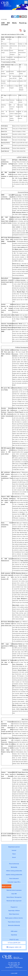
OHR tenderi (14, 931)
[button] (26, 2)
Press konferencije (14, 863)
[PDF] (20, 16)
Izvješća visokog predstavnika (14, 874)
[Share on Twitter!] (15, 16)
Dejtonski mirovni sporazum (14, 890)
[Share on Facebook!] (12, 16)
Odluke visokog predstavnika (14, 870)
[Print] (23, 16)
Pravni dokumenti (14, 878)
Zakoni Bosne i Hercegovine (14, 897)
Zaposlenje (14, 935)
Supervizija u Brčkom (14, 910)
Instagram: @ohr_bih (14, 947)
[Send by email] (25, 16)
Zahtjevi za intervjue (6, 886)
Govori (14, 857)
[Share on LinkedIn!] (18, 16)
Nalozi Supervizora (14, 914)
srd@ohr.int (16, 966)
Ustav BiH (14, 893)
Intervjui (14, 850)
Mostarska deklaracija (14, 925)
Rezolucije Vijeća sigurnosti (14, 900)
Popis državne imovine (14, 922)
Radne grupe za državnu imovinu (14, 918)
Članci (14, 854)
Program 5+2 (14, 907)
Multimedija (14, 867)
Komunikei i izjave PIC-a (14, 882)
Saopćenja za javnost (14, 847)
